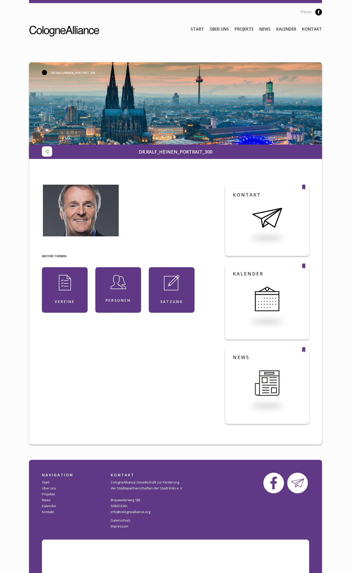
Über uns (219, 29)
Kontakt (312, 29)
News (265, 29)
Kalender (286, 29)
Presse (306, 11)
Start (197, 29)
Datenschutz (121, 520)
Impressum (119, 526)
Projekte (244, 29)
